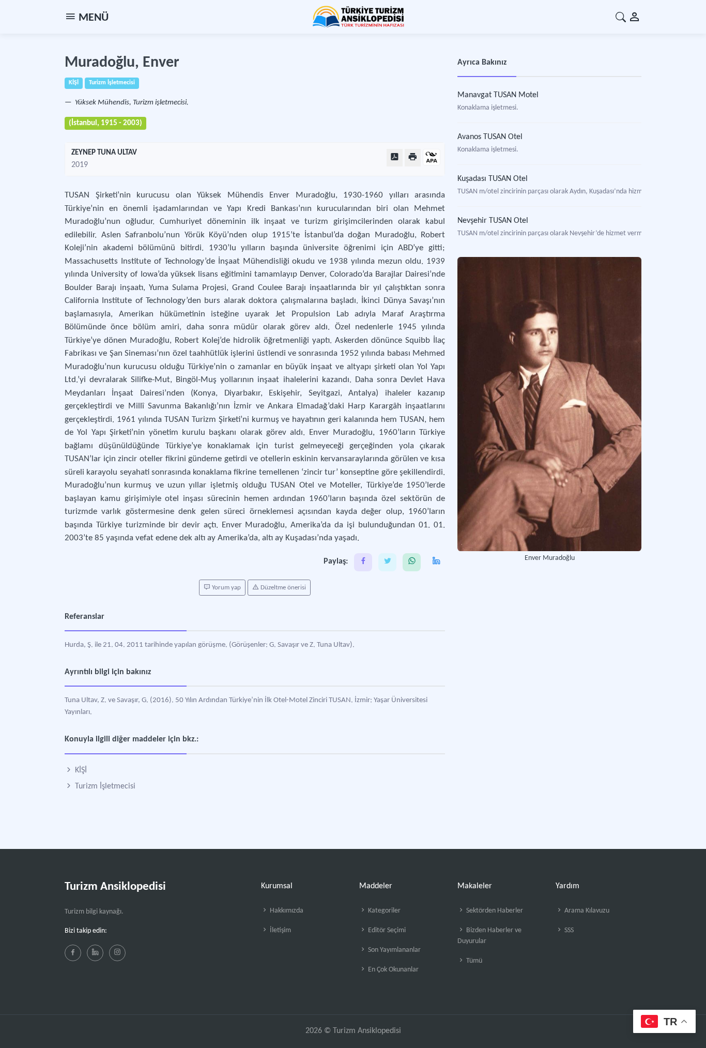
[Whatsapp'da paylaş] (412, 562)
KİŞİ (80, 770)
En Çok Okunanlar (392, 970)
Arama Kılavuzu (586, 911)
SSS (568, 930)
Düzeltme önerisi (282, 587)
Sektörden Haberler (494, 911)
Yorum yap (225, 587)
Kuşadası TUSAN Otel (492, 179)
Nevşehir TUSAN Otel (492, 221)
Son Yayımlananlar (393, 950)
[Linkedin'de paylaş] (436, 562)
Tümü (473, 961)
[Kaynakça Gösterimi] (431, 158)
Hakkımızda (285, 911)
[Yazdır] (413, 157)
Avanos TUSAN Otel (490, 137)
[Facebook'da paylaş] (363, 562)
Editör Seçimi (386, 930)
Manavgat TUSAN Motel (498, 95)
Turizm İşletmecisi (104, 786)
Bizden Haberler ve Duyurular (489, 936)
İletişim (279, 930)
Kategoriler (383, 911)
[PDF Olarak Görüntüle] (395, 157)
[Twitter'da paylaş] (387, 562)
